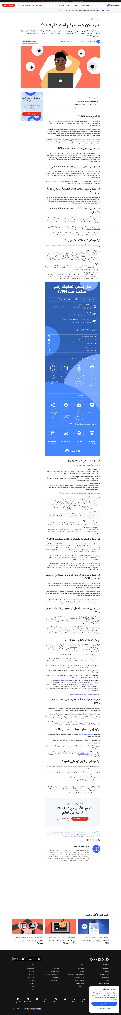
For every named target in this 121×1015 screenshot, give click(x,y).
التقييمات (106, 980)
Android (74, 1002)
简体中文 (64, 836)
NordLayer (26, 971)
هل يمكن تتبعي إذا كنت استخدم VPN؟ (87, 101)
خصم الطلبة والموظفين (103, 983)
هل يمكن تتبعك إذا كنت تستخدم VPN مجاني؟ (85, 104)
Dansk (91, 832)
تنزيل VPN (75, 5)
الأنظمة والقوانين (82, 10)
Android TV (27, 1002)
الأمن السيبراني (100, 10)
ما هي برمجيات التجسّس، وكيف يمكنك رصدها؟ (29, 941)
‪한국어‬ (84, 834)
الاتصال (107, 10)
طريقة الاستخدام (91, 10)
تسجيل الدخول (38, 5)
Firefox (46, 1002)
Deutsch (87, 832)
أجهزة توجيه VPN (104, 977)
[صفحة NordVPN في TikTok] (99, 840)
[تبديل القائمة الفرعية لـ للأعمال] (59, 5)
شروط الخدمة (51, 977)
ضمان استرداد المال (104, 974)
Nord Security (26, 968)
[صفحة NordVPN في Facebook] (93, 840)
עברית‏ (50, 832)
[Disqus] (72, 887)
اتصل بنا (57, 983)
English (82, 832)
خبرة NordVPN (73, 10)
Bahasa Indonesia (95, 834)
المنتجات (25, 5)
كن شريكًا (81, 986)
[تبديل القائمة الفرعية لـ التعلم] (66, 5)
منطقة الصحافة (80, 983)
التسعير (87, 5)
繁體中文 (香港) (80, 836)
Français (55, 832)
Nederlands (74, 834)
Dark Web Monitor (83, 754)
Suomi (59, 832)
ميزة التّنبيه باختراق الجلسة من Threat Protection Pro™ (62, 941)
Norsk (68, 834)
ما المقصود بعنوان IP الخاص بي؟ (76, 974)
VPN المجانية (73, 646)
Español (64, 832)
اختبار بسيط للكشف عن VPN (86, 734)
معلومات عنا (105, 968)
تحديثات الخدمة (71, 937)
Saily (28, 986)
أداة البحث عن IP (68, 740)
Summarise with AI (29, 41)
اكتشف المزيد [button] (64, 818)
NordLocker (26, 977)
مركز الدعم (31, 5)
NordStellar (26, 980)
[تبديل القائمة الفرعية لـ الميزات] (80, 5)
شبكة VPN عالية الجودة (77, 155)
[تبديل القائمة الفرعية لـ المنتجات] (22, 5)
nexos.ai (27, 989)
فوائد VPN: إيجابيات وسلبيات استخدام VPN (95, 941)
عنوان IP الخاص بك (65, 121)
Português (49, 834)
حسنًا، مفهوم (104, 1003)
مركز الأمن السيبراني (79, 977)
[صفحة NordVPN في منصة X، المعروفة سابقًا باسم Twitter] (96, 840)
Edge (37, 1002)
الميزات (83, 5)
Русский (98, 836)
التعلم (68, 5)
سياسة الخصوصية (50, 971)
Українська (87, 836)
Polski (65, 834)
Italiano (88, 834)
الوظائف (102, 971)
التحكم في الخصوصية (104, 1008)
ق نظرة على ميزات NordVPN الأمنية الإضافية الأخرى (85, 694)
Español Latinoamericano (73, 832)
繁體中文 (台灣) (71, 836)
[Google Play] (19, 959)
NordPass (27, 974)
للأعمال (62, 5)
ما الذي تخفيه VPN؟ (92, 97)
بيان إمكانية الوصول (54, 980)
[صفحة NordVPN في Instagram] (90, 840)
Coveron (27, 983)
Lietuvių (80, 834)
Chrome (55, 1002)
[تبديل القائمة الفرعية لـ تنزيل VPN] (71, 5)
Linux (84, 1002)
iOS (65, 1002)
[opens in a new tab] (107, 959)
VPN (89, 121)
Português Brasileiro (57, 834)
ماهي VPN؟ (81, 968)
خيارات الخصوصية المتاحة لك (52, 974)
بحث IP (82, 971)
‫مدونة (98, 19)
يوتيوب (56, 591)
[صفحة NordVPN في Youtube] (87, 840)
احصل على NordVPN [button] (8, 5)
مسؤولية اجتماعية (79, 980)
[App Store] (34, 959)
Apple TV (18, 1002)
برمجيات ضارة (86, 522)
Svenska (93, 836)
